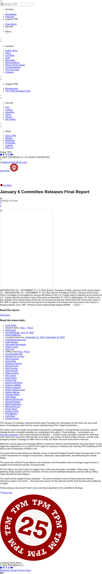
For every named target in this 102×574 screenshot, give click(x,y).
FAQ (7, 107)
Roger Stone (11, 409)
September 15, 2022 (55, 337)
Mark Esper (10, 330)
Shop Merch (11, 24)
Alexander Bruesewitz (15, 344)
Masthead (10, 140)
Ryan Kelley (11, 378)
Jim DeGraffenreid (13, 354)
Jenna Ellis (10, 361)
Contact (9, 110)
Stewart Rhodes (12, 402)
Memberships (11, 88)
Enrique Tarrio (12, 411)
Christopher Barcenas (15, 340)
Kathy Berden (11, 342)
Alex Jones (10, 375)
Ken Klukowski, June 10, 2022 (19, 332)
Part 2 (30, 328)
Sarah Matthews (13, 335)
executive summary (9, 435)
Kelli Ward (10, 416)
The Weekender (12, 67)
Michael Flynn (12, 366)
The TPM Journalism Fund (17, 91)
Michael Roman (12, 406)
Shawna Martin (12, 394)
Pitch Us (9, 148)
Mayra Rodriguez (13, 404)
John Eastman (12, 359)
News (8, 53)
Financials (10, 143)
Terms (8, 114)
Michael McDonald (14, 399)
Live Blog (9, 55)
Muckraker (10, 60)
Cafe (7, 58)
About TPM (10, 136)
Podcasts (9, 17)
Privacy (8, 117)
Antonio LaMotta (13, 385)
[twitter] (6, 568)
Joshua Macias (12, 392)
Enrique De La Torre (14, 356)
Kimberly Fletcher (13, 363)
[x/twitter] (6, 155)
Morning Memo (12, 62)
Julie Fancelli (11, 371)
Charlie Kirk (10, 380)
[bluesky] (1, 155)
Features (9, 72)
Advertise (9, 112)
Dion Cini (9, 349)
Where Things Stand (15, 65)
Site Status (10, 119)
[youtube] (12, 155)
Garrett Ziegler (12, 418)
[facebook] (4, 155)
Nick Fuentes (11, 368)
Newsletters (10, 14)
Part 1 (23, 328)
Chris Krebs (10, 325)
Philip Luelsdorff (13, 387)
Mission (9, 138)
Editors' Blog (11, 51)
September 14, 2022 (34, 337)
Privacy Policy (24, 570)
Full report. (5, 315)
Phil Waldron (11, 414)
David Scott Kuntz (13, 383)
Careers (9, 145)
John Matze (10, 397)
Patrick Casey (11, 347)
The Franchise (12, 70)
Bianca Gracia (12, 373)
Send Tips (5, 171)
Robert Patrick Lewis (15, 390)
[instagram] (9, 155)
